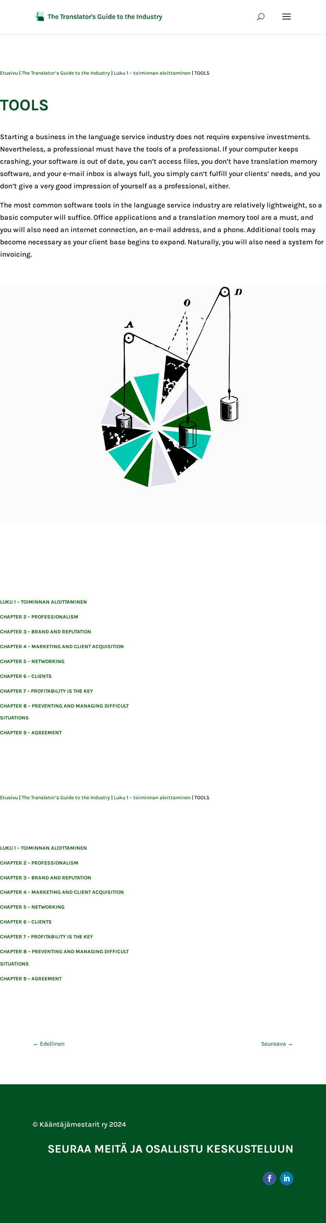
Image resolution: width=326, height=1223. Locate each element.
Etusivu (9, 73)
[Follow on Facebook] (269, 1178)
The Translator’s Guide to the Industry (66, 73)
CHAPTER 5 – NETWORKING (32, 661)
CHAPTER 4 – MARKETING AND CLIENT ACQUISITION (62, 646)
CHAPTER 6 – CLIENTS (26, 676)
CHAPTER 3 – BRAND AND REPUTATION (45, 632)
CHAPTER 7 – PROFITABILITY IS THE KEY (46, 691)
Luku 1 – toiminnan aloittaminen (152, 73)
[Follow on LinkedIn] (286, 1178)
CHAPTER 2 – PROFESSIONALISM (39, 617)
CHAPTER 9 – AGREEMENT (31, 733)
